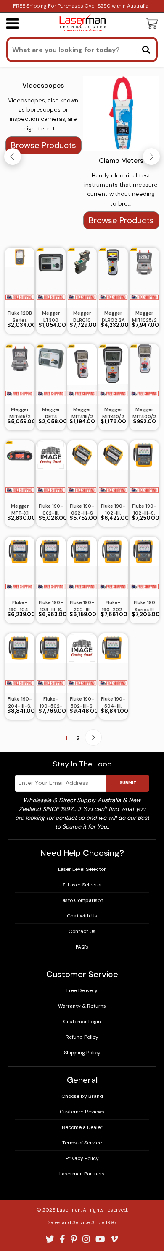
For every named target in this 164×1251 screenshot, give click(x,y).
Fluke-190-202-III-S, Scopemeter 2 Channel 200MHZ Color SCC (113, 606)
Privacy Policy (82, 1158)
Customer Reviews (82, 1111)
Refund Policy (82, 1037)
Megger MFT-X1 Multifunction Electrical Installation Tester (19, 509)
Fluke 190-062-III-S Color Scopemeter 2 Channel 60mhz (82, 509)
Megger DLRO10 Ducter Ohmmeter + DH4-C (82, 316)
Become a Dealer (82, 1127)
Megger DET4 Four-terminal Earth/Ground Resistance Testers (50, 413)
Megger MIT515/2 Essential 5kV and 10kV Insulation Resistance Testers (19, 413)
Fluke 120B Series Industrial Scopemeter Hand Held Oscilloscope (19, 316)
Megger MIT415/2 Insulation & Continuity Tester (82, 413)
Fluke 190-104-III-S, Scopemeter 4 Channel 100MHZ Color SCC (50, 606)
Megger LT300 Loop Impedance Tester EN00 (50, 316)
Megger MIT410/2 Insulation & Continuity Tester (113, 413)
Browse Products (43, 145)
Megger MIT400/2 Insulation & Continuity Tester (144, 413)
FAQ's (82, 946)
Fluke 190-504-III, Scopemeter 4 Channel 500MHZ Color (113, 702)
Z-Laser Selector (82, 884)
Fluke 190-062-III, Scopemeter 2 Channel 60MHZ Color (50, 509)
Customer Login (82, 1021)
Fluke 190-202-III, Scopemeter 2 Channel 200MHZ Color (82, 606)
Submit (127, 782)
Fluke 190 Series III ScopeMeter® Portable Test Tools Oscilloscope (144, 606)
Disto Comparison (82, 900)
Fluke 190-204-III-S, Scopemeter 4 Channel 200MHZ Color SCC (19, 702)
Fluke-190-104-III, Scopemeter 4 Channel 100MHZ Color (19, 606)
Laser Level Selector (82, 869)
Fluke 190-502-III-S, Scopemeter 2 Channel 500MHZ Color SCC (82, 702)
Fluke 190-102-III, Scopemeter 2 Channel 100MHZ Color (113, 509)
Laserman (69, 1210)
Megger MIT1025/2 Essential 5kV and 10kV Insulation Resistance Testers (144, 316)
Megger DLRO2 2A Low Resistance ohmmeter (113, 316)
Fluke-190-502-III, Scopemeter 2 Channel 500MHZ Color (50, 702)
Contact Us (82, 931)
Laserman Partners (82, 1173)
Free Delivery (82, 990)
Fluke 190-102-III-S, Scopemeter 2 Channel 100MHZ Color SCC (144, 509)
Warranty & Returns (82, 1006)
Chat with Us (82, 915)
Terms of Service (82, 1142)
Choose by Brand (82, 1096)
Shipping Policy (82, 1052)
